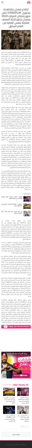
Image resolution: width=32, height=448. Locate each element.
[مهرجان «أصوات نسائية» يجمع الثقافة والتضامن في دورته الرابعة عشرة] (27, 199)
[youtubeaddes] (16, 326)
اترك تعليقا (15, 435)
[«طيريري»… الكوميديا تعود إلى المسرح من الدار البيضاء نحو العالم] (27, 206)
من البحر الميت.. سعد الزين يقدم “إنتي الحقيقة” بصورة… (11, 212)
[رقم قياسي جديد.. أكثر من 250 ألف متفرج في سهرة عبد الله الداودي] (9, 410)
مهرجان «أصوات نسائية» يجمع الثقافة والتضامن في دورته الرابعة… (11, 197)
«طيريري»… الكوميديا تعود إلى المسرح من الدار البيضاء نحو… (11, 205)
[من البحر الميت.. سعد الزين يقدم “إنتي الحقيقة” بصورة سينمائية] (27, 213)
